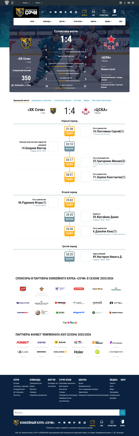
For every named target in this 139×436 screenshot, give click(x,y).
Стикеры (62, 392)
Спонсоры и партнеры (21, 386)
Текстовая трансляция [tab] (101, 100)
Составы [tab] (77, 100)
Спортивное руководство (38, 395)
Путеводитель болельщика (68, 395)
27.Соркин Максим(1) (118, 234)
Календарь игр (53, 383)
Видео (112, 389)
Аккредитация (115, 395)
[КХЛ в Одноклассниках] (125, 3)
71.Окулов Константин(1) (101, 134)
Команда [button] (47, 21)
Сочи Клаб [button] (78, 21)
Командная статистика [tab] (41, 100)
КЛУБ (16, 379)
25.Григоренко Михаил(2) (109, 161)
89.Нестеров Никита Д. (108, 257)
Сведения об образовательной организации (94, 395)
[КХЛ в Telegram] (133, 3)
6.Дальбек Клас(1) (105, 231)
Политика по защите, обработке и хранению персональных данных (69, 428)
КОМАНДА (35, 379)
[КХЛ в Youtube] (129, 3)
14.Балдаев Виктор (33, 148)
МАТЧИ (51, 379)
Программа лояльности (67, 383)
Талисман (33, 392)
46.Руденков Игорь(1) (32, 202)
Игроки (32, 386)
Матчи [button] (62, 21)
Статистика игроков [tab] (62, 100)
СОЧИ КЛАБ (65, 379)
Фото (111, 386)
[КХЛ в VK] (121, 3)
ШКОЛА (82, 379)
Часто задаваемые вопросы (88, 389)
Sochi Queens (63, 386)
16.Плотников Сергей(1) (108, 131)
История (16, 383)
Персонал (33, 389)
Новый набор (83, 392)
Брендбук (113, 398)
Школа (81, 383)
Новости (112, 383)
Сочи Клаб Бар (64, 401)
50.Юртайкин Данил (106, 217)
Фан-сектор (63, 389)
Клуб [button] (32, 21)
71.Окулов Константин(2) (101, 234)
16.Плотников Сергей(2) (101, 180)
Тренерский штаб (36, 383)
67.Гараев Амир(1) (40, 205)
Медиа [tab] (86, 100)
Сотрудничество (19, 389)
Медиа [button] (108, 21)
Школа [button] (93, 21)
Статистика (52, 386)
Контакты (17, 395)
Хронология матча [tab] (21, 100)
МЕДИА (113, 379)
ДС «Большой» (19, 392)
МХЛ (120, 21)
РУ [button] (43, 12)
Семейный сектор (65, 398)
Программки (114, 392)
